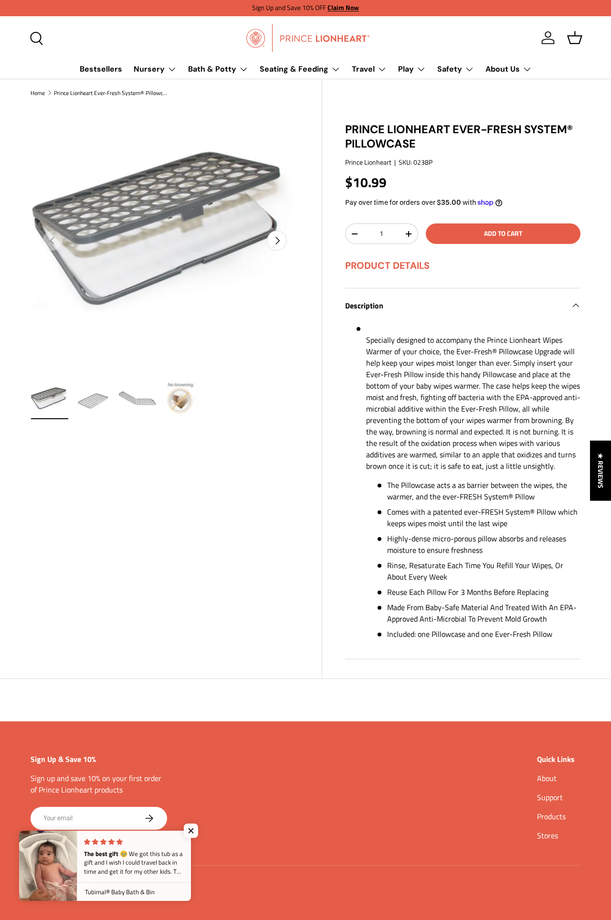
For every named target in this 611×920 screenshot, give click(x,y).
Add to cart (503, 233)
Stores (547, 835)
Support (550, 797)
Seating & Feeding (294, 69)
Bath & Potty (212, 69)
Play (406, 69)
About (547, 778)
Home (38, 93)
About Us (502, 69)
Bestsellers (101, 69)
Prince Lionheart (368, 162)
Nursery (149, 69)
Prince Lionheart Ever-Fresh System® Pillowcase (111, 93)
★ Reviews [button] (601, 470)
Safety (449, 69)
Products (551, 816)
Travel (363, 69)
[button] (574, 37)
